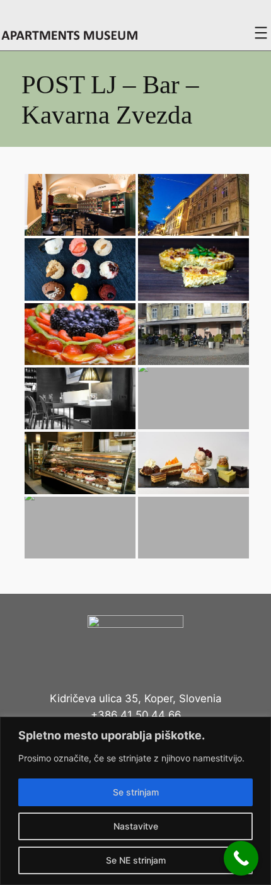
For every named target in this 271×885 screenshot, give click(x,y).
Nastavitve (135, 826)
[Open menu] (261, 33)
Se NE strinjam (136, 860)
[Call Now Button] (241, 858)
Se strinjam (136, 792)
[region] (135, 801)
